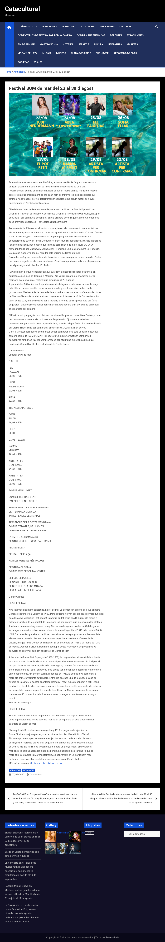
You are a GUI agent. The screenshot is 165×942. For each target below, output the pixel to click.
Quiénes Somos (27, 26)
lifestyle (83, 44)
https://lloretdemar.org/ (46, 763)
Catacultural (22, 9)
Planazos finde (81, 53)
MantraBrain (112, 937)
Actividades (49, 26)
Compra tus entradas (91, 35)
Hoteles (68, 44)
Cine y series (107, 26)
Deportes (116, 35)
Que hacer (102, 53)
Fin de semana (26, 44)
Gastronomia (49, 44)
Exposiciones (135, 35)
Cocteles (125, 26)
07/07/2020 (18, 774)
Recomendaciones (125, 53)
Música (46, 53)
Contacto (87, 26)
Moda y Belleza (28, 53)
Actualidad (69, 26)
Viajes (38, 62)
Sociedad (23, 62)
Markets (132, 44)
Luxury (98, 44)
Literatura (115, 44)
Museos (61, 53)
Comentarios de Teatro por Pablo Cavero (45, 35)
